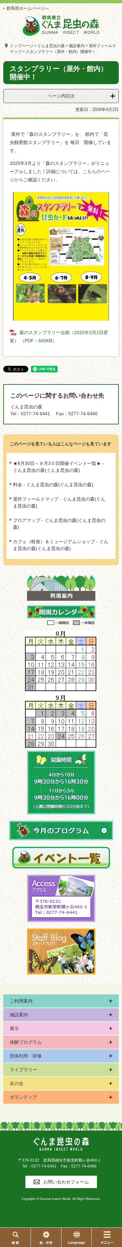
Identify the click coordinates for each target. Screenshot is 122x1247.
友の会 (16, 1083)
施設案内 (77, 46)
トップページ (21, 46)
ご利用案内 (21, 1001)
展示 (14, 1028)
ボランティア (23, 1097)
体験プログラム (26, 1042)
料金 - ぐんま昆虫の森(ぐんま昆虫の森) (53, 484)
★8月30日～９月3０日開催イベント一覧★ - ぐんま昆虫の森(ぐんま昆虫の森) (58, 467)
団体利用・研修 (26, 1056)
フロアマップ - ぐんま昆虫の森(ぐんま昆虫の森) (59, 524)
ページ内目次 (61, 95)
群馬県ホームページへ (28, 8)
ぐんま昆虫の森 (51, 46)
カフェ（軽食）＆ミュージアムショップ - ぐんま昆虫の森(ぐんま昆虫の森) (60, 545)
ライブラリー (23, 1069)
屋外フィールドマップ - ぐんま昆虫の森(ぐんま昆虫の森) (59, 502)
